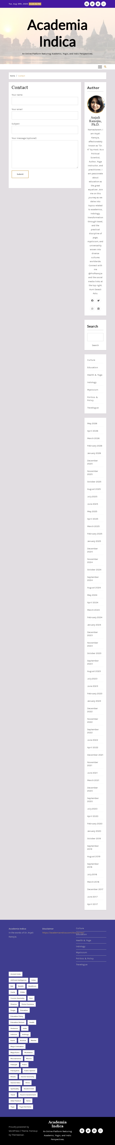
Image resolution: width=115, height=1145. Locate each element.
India (25, 1028)
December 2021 (95, 755)
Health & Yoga (94, 375)
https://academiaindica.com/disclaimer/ (63, 932)
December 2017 (95, 889)
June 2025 (92, 504)
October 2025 (94, 481)
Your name (17, 94)
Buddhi (21, 986)
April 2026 (92, 431)
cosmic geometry (17, 998)
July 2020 (92, 808)
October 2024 (94, 569)
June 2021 (92, 772)
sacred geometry (27, 1077)
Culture (91, 360)
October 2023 (94, 653)
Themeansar (18, 1134)
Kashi (13, 1040)
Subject (15, 123)
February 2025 (94, 533)
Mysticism (92, 389)
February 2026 (94, 445)
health (31, 1022)
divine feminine (28, 1004)
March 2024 (93, 610)
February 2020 (95, 823)
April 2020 (92, 816)
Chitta (22, 992)
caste (13, 992)
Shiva (27, 1083)
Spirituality (15, 1089)
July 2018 (92, 874)
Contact (21, 76)
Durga (13, 1010)
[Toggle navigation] (100, 67)
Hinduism (14, 1028)
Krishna (23, 1040)
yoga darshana (25, 1107)
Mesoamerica (16, 1059)
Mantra (33, 1040)
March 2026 (93, 438)
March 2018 (93, 881)
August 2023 (94, 671)
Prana (24, 1065)
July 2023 (92, 678)
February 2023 (94, 693)
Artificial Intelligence (19, 980)
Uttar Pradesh (16, 1101)
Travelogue (93, 407)
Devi (31, 998)
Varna (28, 1101)
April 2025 (92, 518)
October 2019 (94, 838)
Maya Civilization (17, 1046)
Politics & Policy (84, 958)
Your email (17, 109)
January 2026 (94, 453)
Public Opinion (29, 1071)
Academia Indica (57, 32)
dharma (14, 1004)
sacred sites (15, 1083)
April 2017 (92, 904)
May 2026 (92, 423)
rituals (13, 1077)
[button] (105, 66)
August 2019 (93, 856)
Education (92, 367)
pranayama (15, 1071)
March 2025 (93, 526)
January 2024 (94, 624)
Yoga (12, 1107)
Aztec (33, 980)
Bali (12, 986)
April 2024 (92, 602)
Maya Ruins (15, 1053)
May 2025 (92, 511)
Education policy (17, 1016)
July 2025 (92, 496)
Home (12, 76)
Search (92, 326)
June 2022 (92, 740)
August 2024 (94, 587)
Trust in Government (28, 1095)
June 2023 (92, 686)
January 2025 (94, 541)
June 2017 (92, 896)
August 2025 (94, 489)
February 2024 (94, 617)
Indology (91, 382)
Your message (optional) (24, 138)
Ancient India (16, 974)
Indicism (14, 1034)
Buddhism (32, 986)
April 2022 (92, 747)
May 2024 (92, 595)
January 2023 (94, 701)
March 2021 (93, 780)
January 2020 (94, 831)
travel (13, 1095)
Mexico (29, 1059)
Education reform (17, 1022)
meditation (28, 1053)
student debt (29, 1089)
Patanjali (14, 1065)
